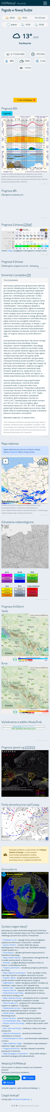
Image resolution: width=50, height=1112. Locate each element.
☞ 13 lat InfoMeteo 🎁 (25, 100)
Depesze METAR (9, 990)
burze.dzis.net (44, 599)
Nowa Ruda (21, 3)
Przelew (30, 1078)
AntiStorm (46, 715)
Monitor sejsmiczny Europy (13, 1023)
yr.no (47, 218)
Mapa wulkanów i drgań (12, 1043)
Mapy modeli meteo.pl (12, 957)
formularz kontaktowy (21, 1099)
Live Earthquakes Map (11, 1021)
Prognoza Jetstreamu (11, 968)
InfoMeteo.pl (8, 3)
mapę (10, 251)
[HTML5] (12, 1105)
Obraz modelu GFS (10, 1003)
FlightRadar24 (8, 983)
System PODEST (9, 945)
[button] (45, 3)
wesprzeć (14, 452)
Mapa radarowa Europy (12, 998)
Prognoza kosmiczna (11, 1048)
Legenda (7, 113)
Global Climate (8, 1013)
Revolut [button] (10, 1082)
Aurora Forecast (9, 1018)
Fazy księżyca (8, 952)
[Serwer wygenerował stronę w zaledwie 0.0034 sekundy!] (16, 1105)
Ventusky (6, 963)
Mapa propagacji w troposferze (15, 1053)
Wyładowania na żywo (12, 1008)
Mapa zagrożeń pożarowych (14, 973)
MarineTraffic (8, 988)
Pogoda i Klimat (9, 978)
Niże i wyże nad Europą (12, 1028)
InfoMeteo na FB (10, 940)
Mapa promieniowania (12, 1033)
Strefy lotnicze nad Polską (13, 993)
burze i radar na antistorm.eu (39, 615)
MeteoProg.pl (45, 268)
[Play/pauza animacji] (5, 461)
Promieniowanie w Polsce (13, 1038)
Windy (47, 255)
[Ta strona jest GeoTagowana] (14, 1105)
